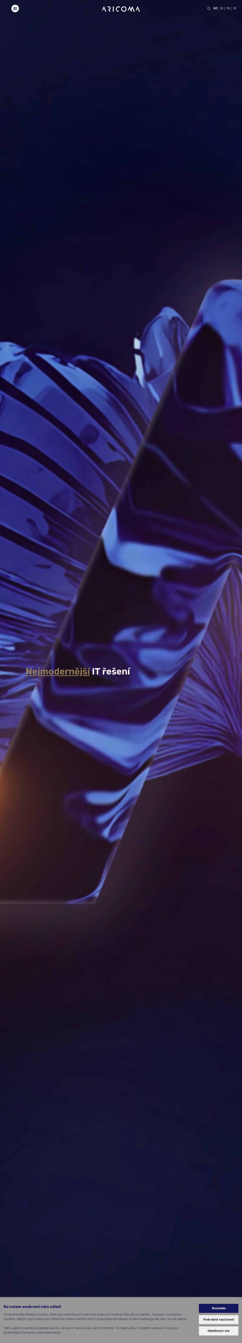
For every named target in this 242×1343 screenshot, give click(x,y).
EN (228, 8)
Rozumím (219, 1308)
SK (221, 8)
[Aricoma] (121, 9)
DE (234, 8)
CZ (215, 8)
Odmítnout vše (219, 1331)
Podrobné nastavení (218, 1319)
